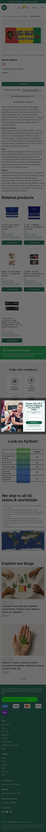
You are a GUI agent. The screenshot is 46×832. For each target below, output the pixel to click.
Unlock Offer (34, 422)
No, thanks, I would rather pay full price (34, 429)
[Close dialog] (43, 402)
